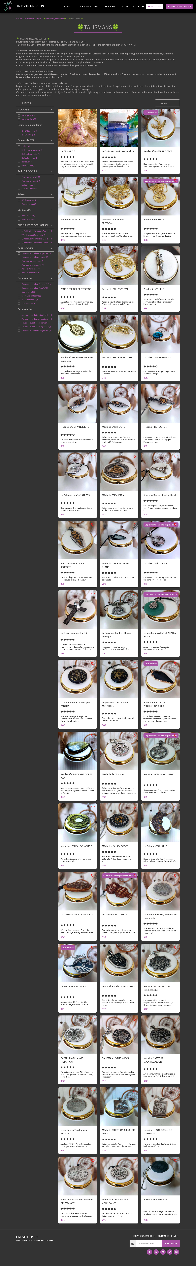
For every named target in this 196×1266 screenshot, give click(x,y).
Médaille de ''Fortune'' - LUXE (158, 774)
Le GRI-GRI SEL (68, 151)
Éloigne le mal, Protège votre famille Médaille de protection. (76, 372)
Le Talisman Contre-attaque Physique (116, 634)
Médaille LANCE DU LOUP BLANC (115, 565)
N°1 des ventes (151, 112)
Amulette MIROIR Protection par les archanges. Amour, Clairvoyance (76, 1145)
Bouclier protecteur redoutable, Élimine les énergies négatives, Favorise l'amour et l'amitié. (77, 790)
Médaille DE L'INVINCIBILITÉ (75, 426)
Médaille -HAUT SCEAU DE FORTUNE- (157, 1132)
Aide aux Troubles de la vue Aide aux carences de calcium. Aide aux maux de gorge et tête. (159, 930)
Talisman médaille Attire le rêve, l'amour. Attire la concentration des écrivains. (119, 1145)
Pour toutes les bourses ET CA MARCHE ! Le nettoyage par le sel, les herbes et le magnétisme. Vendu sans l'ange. (78, 163)
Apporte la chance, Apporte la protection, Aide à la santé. (156, 648)
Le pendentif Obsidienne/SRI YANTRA (75, 704)
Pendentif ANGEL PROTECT (157, 151)
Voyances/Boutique (33, 19)
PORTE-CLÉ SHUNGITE (155, 1199)
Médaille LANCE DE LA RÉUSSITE (72, 565)
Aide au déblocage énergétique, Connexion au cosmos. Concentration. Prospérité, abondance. (77, 718)
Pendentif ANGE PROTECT (74, 219)
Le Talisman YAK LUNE (155, 846)
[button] (138, 6)
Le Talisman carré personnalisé (118, 151)
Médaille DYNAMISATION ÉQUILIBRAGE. (156, 988)
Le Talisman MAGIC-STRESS (75, 495)
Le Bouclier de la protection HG (118, 986)
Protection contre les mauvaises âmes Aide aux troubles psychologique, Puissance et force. (159, 439)
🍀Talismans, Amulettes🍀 (54, 19)
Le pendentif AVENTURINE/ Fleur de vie (160, 634)
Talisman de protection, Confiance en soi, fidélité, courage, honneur (118, 509)
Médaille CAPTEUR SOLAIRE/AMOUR (153, 1060)
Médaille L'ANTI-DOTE (113, 426)
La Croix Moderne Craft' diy (75, 632)
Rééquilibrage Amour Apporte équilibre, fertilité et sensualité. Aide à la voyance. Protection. (119, 1074)
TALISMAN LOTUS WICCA (115, 1058)
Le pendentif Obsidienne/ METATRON (115, 704)
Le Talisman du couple (155, 563)
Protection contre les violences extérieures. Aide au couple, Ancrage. (117, 648)
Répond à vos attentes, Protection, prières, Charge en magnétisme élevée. (160, 860)
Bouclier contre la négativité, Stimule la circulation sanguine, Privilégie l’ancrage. (160, 1212)
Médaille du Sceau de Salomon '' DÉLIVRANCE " (78, 1201)
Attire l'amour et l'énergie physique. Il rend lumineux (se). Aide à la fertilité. (159, 1075)
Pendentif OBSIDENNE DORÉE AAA (76, 776)
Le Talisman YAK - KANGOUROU (77, 914)
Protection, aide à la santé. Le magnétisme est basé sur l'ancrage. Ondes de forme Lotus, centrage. (158, 1002)
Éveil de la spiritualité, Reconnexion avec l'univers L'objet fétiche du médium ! (160, 507)
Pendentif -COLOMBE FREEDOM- (113, 221)
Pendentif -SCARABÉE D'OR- (117, 357)
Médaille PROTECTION (155, 426)
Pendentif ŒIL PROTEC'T (115, 289)
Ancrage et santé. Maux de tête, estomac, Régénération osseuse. (74, 1003)
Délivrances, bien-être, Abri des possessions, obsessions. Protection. (76, 1214)
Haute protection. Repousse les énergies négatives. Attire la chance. (158, 165)
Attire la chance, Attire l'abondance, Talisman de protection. (117, 1214)
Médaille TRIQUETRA (113, 495)
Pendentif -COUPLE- (154, 289)
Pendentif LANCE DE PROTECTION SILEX (154, 704)
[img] (77, 128)
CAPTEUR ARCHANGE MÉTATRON (72, 1060)
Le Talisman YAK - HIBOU (115, 914)
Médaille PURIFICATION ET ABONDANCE (116, 1201)
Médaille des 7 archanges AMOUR (74, 1132)
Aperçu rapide (77, 138)
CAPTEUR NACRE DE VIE (73, 986)
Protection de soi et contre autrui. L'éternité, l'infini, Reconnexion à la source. (116, 858)
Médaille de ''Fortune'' (113, 774)
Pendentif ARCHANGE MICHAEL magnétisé (77, 359)
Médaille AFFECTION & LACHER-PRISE (119, 1132)
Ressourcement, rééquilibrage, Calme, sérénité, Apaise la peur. (77, 509)
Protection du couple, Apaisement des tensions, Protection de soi (159, 578)
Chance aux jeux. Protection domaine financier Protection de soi (159, 791)
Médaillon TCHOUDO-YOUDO (76, 846)
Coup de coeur (151, 664)
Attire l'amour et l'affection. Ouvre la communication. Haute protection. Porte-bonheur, (158, 301)
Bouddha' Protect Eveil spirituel (159, 495)
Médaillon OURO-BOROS (115, 846)
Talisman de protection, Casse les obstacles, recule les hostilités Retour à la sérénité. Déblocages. (118, 439)
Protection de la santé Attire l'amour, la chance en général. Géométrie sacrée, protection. (77, 1074)
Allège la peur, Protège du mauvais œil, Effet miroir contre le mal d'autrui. (159, 234)
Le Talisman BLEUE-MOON (157, 357)
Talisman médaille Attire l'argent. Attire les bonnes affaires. (159, 1145)
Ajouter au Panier (79, 144)
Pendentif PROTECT (153, 219)
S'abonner (171, 1243)
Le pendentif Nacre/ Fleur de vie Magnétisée (159, 916)
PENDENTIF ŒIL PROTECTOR (76, 289)
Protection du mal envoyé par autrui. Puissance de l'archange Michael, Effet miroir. (118, 1002)
